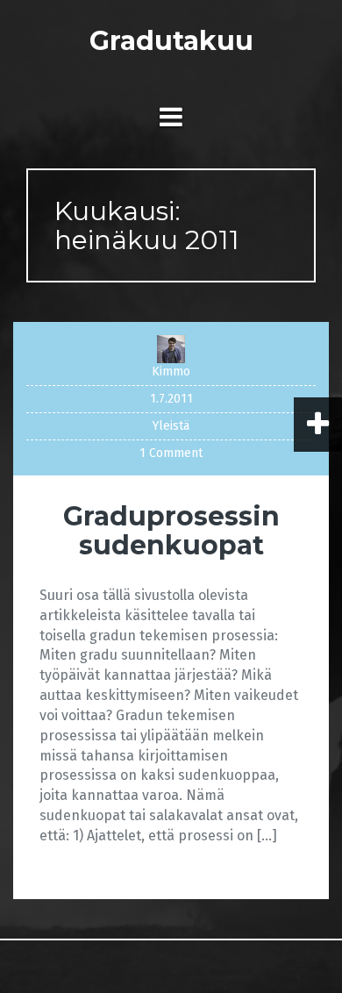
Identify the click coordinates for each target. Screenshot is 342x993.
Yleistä (171, 425)
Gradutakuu (171, 41)
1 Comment (171, 453)
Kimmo (171, 371)
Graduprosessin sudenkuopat (171, 530)
